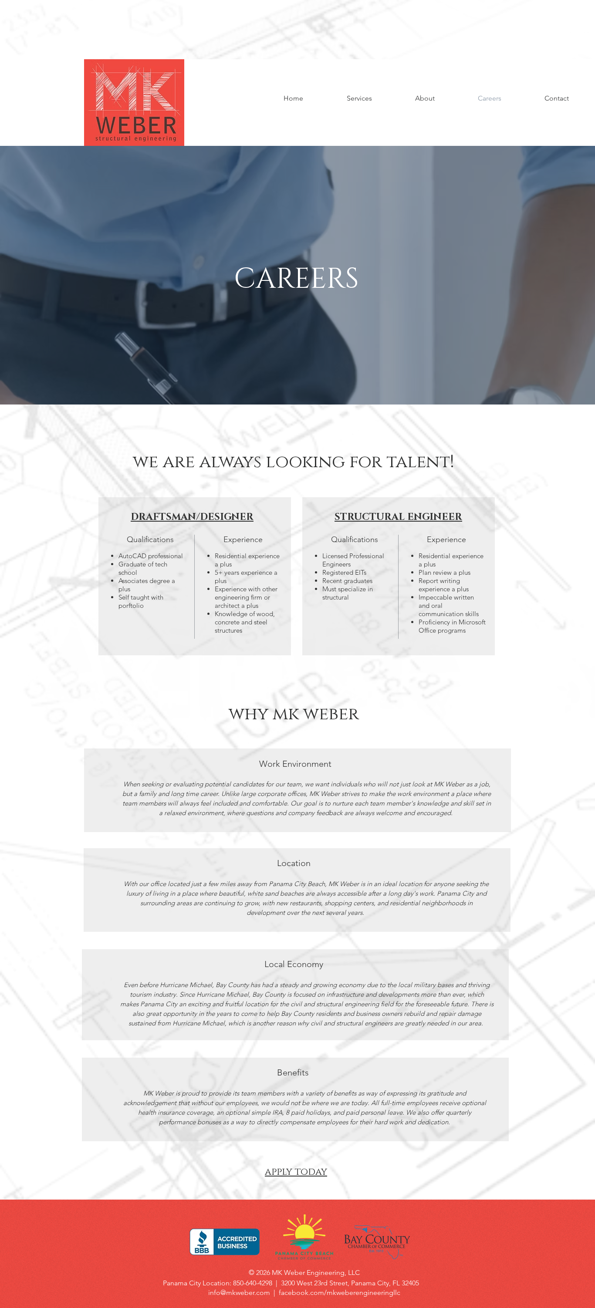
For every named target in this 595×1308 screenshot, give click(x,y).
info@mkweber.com (239, 1292)
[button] (424, 98)
